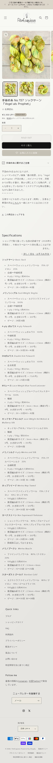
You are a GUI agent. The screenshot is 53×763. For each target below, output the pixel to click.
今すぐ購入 (26, 145)
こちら (16, 203)
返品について (11, 653)
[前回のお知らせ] (5, 4)
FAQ (7, 628)
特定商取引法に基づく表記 (17, 665)
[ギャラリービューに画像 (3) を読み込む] (42, 89)
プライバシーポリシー (15, 641)
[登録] (38, 700)
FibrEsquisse (16, 749)
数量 (4, 123)
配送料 (9, 118)
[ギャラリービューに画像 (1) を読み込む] (10, 89)
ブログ (8, 616)
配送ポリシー (11, 647)
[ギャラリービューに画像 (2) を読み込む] (26, 89)
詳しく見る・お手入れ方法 (36, 254)
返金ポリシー (43, 749)
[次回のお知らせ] (48, 4)
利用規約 (9, 635)
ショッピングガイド (14, 622)
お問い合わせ (11, 659)
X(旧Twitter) (35, 681)
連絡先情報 (39, 757)
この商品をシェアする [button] (15, 215)
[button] (5, 18)
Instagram (23, 681)
